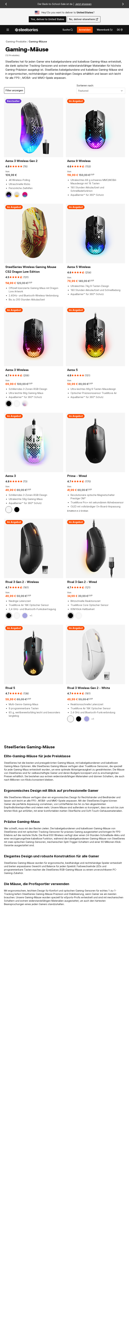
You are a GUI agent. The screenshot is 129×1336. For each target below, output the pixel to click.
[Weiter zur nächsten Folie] (123, 4)
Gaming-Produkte (16, 41)
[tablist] (67, 29)
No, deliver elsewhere (82, 19)
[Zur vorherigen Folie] (6, 4)
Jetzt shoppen (83, 4)
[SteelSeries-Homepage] (26, 29)
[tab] (67, 29)
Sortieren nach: (85, 85)
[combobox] (101, 91)
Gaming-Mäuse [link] (38, 41)
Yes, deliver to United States (47, 19)
